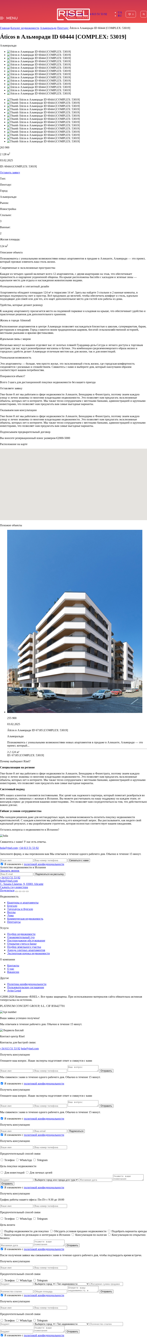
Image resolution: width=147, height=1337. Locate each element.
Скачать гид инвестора (14, 887)
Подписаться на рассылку (49, 874)
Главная (5, 28)
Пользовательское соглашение (25, 987)
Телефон (9, 1160)
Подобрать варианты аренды (129, 1231)
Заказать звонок (9, 870)
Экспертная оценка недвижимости (28, 953)
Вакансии (13, 971)
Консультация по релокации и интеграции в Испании (37, 1234)
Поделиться (7, 890)
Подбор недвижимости (21, 934)
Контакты (13, 965)
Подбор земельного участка (24, 946)
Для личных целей (41, 1172)
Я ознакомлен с (34, 864)
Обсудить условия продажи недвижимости (80, 1231)
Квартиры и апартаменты (23, 902)
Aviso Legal (14, 990)
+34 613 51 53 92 (97, 14)
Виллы (11, 912)
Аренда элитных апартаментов (26, 950)
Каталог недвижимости (24, 28)
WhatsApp (26, 1160)
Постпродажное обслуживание (26, 940)
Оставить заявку (10, 172)
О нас (10, 968)
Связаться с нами (79, 860)
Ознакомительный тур (21, 937)
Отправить (106, 1070)
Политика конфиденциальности (26, 984)
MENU (12, 18)
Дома (10, 915)
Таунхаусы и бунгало (20, 909)
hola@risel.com (9, 847)
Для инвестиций (14, 1172)
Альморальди (48, 28)
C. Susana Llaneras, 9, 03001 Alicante (21, 883)
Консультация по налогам (91, 1234)
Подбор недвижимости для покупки (26, 1231)
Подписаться (76, 1131)
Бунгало (12, 905)
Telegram (42, 1160)
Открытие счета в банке (22, 943)
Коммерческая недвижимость (25, 918)
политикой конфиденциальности (44, 864)
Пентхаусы (14, 921)
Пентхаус (63, 28)
